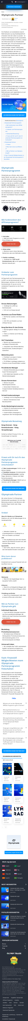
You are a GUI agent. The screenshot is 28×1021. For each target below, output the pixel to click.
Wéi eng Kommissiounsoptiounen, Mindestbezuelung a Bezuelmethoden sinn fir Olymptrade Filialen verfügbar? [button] (14, 720)
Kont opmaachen (7, 1005)
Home (2, 11)
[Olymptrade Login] (5, 898)
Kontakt (22, 1002)
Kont (10, 1002)
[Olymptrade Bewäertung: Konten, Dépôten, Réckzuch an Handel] (18, 811)
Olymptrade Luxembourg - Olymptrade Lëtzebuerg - (12, 1015)
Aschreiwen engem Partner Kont (13, 852)
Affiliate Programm (8, 1000)
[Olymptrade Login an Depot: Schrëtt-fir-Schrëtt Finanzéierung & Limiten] (7, 790)
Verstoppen (19, 120)
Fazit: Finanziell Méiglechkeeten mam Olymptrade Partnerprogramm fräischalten (14, 157)
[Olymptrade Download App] (5, 925)
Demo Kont (21, 1005)
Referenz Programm (8, 1007)
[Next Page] (6, 827)
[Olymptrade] (14, 848)
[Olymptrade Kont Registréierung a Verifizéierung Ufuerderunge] (18, 769)
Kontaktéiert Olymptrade (8, 1019)
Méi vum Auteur (8, 760)
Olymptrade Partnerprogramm (13, 123)
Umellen (17, 1000)
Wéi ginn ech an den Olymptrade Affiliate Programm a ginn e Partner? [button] (13, 704)
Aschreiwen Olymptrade (14, 6)
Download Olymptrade (8, 1010)
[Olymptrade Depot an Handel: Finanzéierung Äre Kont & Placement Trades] (18, 790)
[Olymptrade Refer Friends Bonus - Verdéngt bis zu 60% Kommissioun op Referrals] (5, 890)
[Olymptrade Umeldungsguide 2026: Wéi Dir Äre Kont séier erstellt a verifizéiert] (5, 933)
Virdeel (8, 144)
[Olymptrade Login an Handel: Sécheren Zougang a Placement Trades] (7, 769)
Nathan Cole (16, 19)
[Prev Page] (2, 827)
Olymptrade (6, 997)
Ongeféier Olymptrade (17, 997)
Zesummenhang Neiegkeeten (12, 756)
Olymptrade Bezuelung (12, 133)
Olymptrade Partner (10, 142)
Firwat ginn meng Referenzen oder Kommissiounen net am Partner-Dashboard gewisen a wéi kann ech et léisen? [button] (14, 731)
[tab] (14, 704)
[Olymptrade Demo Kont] (5, 906)
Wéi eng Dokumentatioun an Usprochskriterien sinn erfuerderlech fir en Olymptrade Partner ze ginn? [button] (14, 711)
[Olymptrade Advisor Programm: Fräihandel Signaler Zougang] (7, 811)
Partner (16, 1002)
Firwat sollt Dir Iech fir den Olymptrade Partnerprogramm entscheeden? (13, 138)
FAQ (15, 1005)
